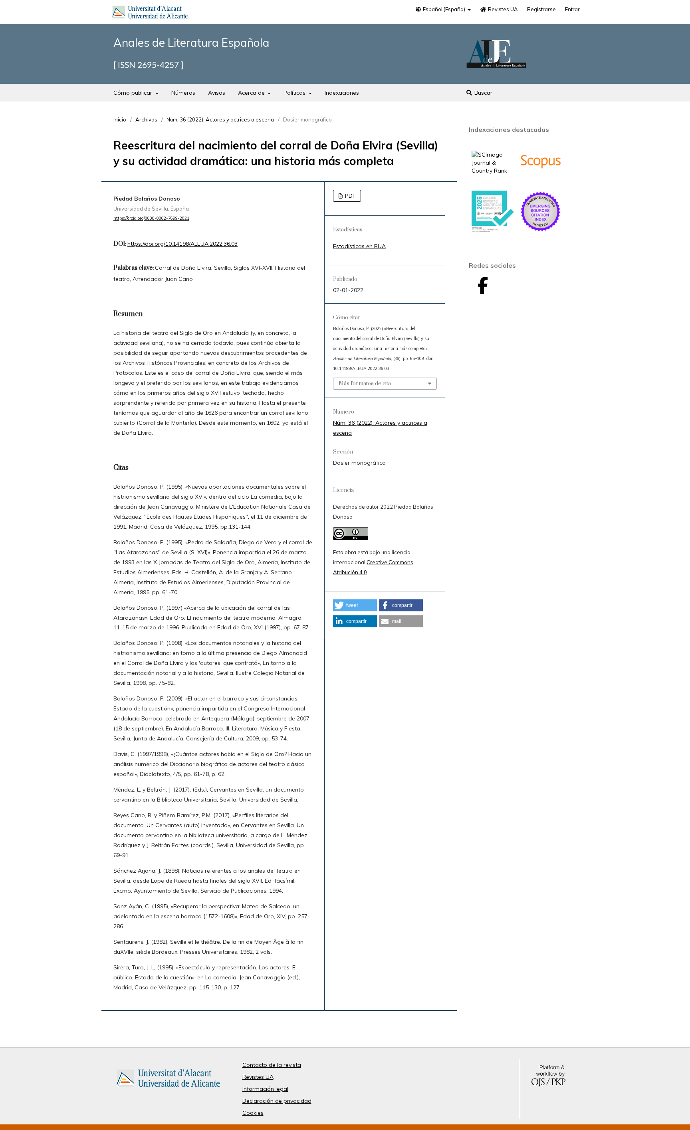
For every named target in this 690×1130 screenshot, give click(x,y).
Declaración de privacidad (276, 1100)
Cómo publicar (133, 92)
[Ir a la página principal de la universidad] (150, 13)
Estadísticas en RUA (359, 246)
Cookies (253, 1112)
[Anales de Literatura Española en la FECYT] (493, 230)
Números (183, 92)
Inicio (119, 119)
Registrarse (541, 9)
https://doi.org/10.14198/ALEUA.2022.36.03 (182, 243)
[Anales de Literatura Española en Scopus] (540, 180)
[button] (355, 605)
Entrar (572, 9)
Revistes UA (502, 9)
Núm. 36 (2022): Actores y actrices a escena (220, 119)
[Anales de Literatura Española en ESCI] (540, 230)
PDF (349, 196)
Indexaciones (342, 92)
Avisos (216, 92)
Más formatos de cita (365, 383)
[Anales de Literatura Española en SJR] (493, 170)
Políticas (295, 92)
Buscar (482, 92)
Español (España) (444, 9)
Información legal (265, 1088)
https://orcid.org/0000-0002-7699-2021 (151, 218)
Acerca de (252, 92)
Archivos (146, 119)
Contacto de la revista (271, 1064)
